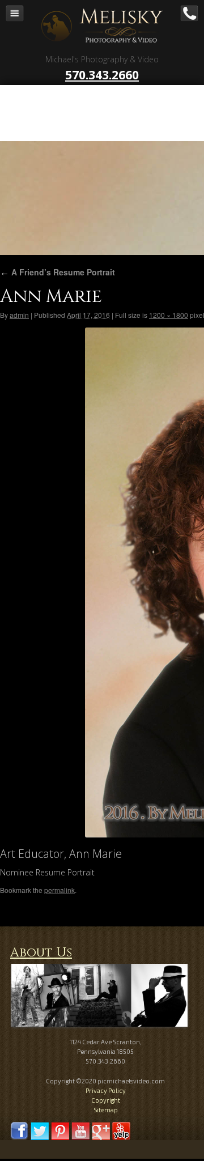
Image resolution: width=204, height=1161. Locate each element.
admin (19, 315)
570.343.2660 (102, 75)
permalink (59, 890)
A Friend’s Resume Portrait (57, 272)
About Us (41, 953)
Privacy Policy (106, 1090)
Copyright (105, 1100)
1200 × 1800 (168, 315)
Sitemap (106, 1109)
